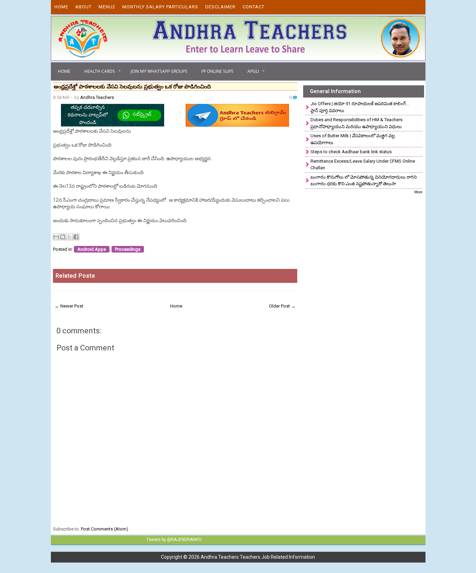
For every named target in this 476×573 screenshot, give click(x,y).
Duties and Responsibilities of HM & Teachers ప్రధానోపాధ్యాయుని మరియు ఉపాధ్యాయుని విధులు (356, 123)
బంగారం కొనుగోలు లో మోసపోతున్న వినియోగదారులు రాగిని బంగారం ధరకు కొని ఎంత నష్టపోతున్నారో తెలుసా (363, 181)
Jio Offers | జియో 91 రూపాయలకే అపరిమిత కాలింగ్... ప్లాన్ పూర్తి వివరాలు (359, 107)
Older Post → (282, 306)
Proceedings (127, 249)
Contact (253, 6)
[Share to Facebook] (75, 236)
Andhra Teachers (97, 97)
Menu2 (107, 6)
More (418, 192)
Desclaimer (220, 6)
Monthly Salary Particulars (160, 6)
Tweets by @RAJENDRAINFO (174, 539)
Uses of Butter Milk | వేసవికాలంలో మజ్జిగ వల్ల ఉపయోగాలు (352, 139)
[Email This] (56, 236)
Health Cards (99, 71)
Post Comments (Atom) (104, 529)
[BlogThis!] (62, 236)
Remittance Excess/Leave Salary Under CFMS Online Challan (362, 164)
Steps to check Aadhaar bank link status (351, 151)
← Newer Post (69, 306)
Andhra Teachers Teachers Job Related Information (258, 557)
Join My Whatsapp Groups (159, 71)
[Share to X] (69, 236)
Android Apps (91, 249)
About (83, 6)
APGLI (253, 71)
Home (61, 6)
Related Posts (75, 275)
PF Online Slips (217, 71)
